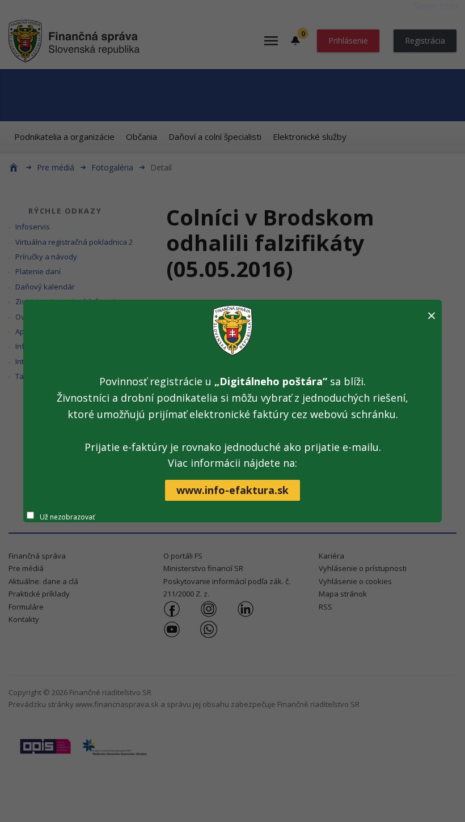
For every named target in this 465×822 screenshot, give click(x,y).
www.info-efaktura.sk (232, 490)
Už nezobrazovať (67, 517)
